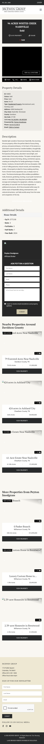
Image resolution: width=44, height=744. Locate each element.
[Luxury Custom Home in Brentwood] (22, 560)
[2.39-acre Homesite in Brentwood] (22, 610)
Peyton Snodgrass (20, 122)
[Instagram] (7, 726)
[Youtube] (10, 726)
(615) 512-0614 (14, 125)
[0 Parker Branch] (22, 511)
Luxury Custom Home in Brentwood (22, 576)
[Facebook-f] (3, 726)
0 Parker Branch (22, 526)
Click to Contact (14, 127)
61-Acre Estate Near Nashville (22, 457)
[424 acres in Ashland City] (22, 393)
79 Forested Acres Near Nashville (22, 358)
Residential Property (15, 104)
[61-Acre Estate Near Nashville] (22, 442)
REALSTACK (33, 740)
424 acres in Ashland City (22, 408)
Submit (22, 312)
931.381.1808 (6, 3)
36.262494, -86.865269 (19, 119)
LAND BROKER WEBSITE (14, 740)
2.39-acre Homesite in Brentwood (22, 625)
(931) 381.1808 (11, 673)
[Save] (39, 333)
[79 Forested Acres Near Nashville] (22, 343)
